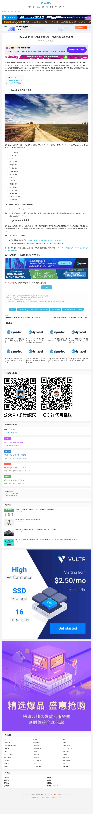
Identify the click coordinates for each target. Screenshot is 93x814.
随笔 (60, 7)
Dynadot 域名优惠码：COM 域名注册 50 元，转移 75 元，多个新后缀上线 (78, 341)
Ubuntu (6, 766)
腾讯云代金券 (66, 760)
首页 (29, 7)
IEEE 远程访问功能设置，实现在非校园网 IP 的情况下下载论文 (70, 317)
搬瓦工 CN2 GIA (67, 748)
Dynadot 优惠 (22, 309)
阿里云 (64, 742)
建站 (34, 7)
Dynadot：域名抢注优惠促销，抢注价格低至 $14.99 (46, 37)
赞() (46, 287)
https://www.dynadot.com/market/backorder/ (21, 209)
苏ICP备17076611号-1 (47, 795)
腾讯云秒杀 (66, 751)
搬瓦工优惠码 (37, 760)
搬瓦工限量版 (7, 757)
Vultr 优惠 (6, 760)
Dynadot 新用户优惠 (69, 309)
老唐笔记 (46, 2)
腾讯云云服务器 (8, 754)
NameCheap (66, 745)
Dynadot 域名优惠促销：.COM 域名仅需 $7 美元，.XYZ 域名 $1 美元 (57, 360)
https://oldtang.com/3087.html (22, 299)
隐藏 (15, 77)
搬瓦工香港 (66, 766)
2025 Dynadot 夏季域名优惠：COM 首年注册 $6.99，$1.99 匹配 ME (14, 360)
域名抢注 (79, 309)
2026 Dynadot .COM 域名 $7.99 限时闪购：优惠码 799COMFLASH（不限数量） (35, 341)
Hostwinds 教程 (37, 748)
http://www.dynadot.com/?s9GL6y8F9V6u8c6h (45, 240)
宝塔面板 (6, 763)
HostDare (36, 754)
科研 (51, 7)
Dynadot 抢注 (44, 309)
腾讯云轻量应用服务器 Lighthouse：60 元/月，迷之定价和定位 (23, 317)
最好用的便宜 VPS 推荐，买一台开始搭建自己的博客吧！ (31, 283)
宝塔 (64, 763)
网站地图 (38, 795)
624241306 (12, 429)
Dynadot (12, 309)
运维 (38, 7)
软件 (56, 7)
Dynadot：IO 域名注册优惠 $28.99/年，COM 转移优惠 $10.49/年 (35, 360)
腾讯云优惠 (7, 742)
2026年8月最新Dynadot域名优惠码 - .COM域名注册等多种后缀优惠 (14, 341)
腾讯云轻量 (66, 757)
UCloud (65, 754)
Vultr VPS (36, 751)
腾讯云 (35, 739)
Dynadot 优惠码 (33, 309)
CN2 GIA (35, 763)
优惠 (47, 7)
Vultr (64, 739)
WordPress (36, 745)
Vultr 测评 (36, 757)
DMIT (5, 751)
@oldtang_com (12, 432)
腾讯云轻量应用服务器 (10, 745)
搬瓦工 (5, 739)
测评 (43, 7)
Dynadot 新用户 (55, 309)
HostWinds (36, 742)
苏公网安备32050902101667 (62, 795)
